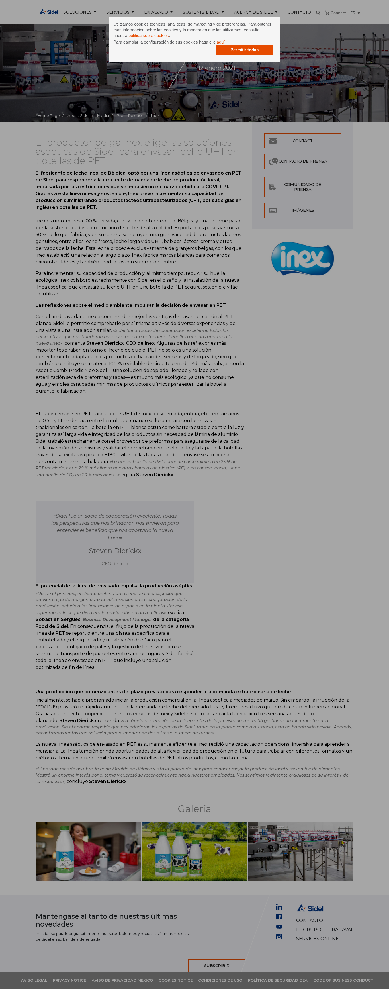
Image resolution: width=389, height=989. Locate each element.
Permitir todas (244, 49)
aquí (221, 42)
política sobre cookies (148, 35)
